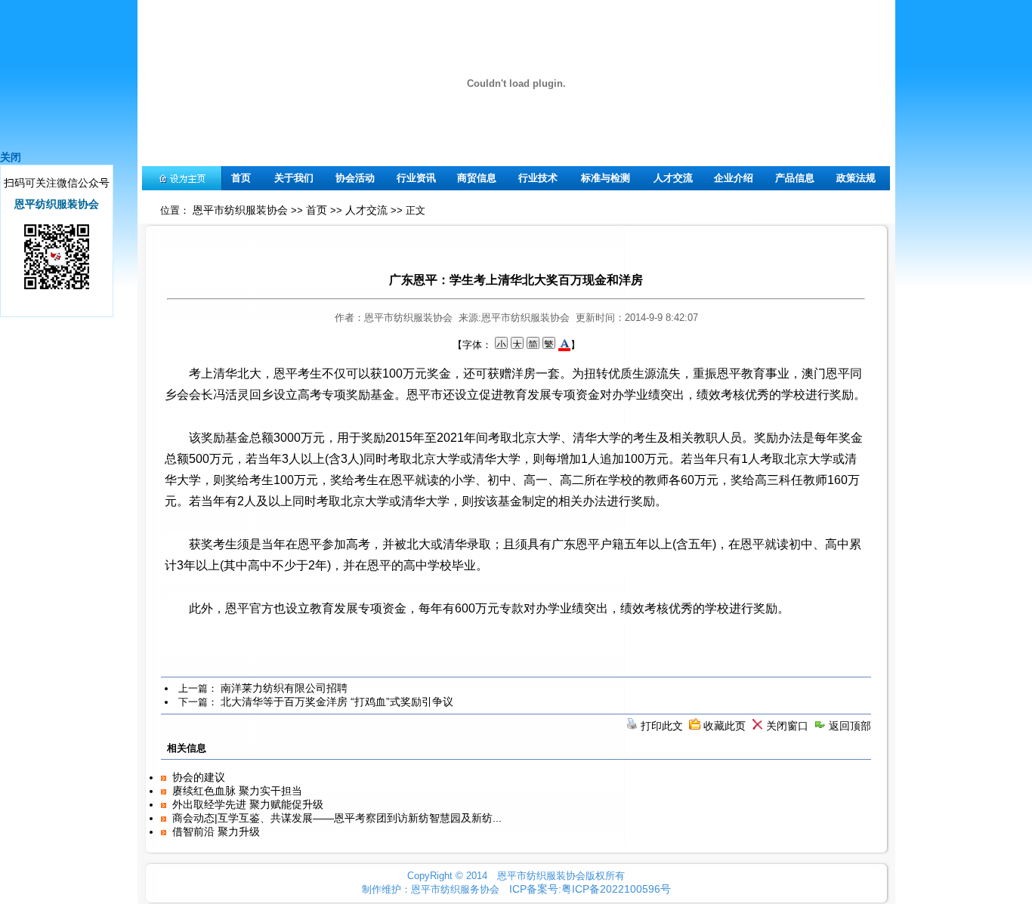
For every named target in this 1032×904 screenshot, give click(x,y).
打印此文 (662, 726)
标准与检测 (605, 178)
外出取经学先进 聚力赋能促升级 (247, 804)
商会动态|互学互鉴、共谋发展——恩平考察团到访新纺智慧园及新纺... (337, 818)
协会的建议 (198, 777)
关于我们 (294, 178)
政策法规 (856, 178)
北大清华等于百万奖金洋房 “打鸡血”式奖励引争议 (337, 702)
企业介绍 (733, 178)
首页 (241, 178)
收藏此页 (724, 726)
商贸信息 (476, 178)
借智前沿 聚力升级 (216, 831)
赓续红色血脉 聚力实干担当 (237, 791)
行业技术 (538, 178)
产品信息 (794, 178)
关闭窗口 (787, 726)
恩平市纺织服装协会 (240, 210)
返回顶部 (850, 726)
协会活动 (355, 178)
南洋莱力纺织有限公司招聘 (284, 688)
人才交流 (673, 178)
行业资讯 (416, 178)
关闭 (10, 157)
